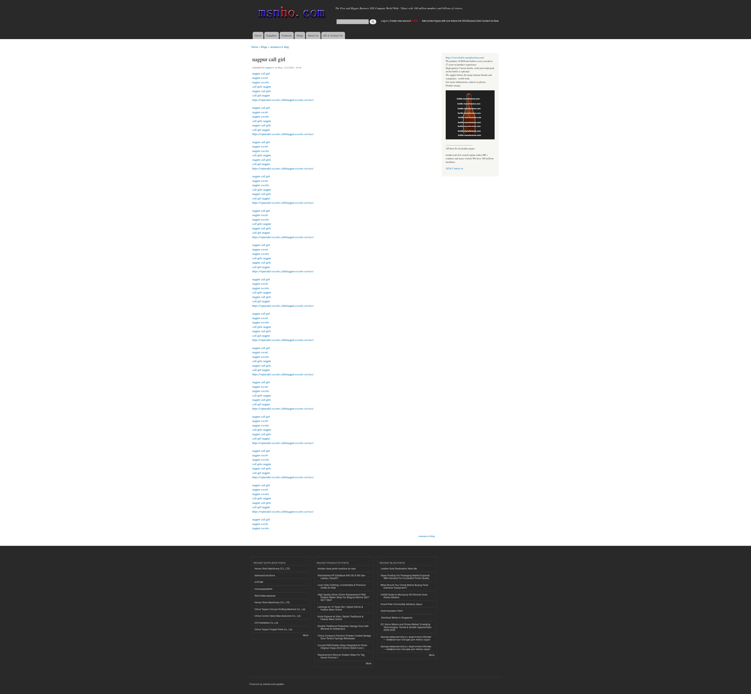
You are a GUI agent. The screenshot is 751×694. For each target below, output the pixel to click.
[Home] (290, 13)
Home (258, 35)
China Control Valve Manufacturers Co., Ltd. (277, 615)
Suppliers (271, 35)
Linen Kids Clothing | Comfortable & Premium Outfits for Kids (342, 586)
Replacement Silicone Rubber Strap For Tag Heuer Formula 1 (341, 656)
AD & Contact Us (333, 35)
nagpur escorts (260, 82)
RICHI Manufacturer (265, 595)
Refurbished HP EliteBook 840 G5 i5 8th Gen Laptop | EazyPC (341, 577)
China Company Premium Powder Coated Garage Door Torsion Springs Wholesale (344, 637)
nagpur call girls (261, 91)
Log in (384, 20)
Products (287, 35)
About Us (313, 35)
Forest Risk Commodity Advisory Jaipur (401, 604)
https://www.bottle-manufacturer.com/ (465, 57)
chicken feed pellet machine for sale (337, 568)
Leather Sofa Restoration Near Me (399, 568)
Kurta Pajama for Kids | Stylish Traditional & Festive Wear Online (340, 618)
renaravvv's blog (279, 47)
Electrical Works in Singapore (396, 617)
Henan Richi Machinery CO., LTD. (272, 568)
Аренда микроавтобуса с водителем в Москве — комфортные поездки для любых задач (406, 638)
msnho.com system (273, 684)
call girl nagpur (261, 95)
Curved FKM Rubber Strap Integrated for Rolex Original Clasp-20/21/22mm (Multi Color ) (342, 646)
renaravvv (269, 67)
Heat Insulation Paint (392, 610)
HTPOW (258, 582)
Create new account (400, 20)
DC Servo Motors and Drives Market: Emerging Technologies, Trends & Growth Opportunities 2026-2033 (406, 626)
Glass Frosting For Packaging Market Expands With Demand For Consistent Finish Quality (405, 577)
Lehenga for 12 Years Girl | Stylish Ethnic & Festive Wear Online (340, 608)
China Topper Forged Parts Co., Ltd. (273, 629)
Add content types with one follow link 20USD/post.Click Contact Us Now (460, 20)
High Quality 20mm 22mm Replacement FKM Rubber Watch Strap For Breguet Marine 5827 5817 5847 (343, 597)
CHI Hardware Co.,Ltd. (266, 622)
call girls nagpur (261, 86)
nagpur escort (260, 78)
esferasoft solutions (264, 575)
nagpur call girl (261, 73)
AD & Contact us (454, 168)
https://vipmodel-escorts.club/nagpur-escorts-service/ (283, 100)
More (305, 635)
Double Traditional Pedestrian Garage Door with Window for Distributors (343, 627)
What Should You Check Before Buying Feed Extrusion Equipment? (404, 586)
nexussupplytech (263, 588)
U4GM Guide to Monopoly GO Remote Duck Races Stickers (404, 596)
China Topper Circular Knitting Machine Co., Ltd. (280, 609)
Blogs (300, 35)
